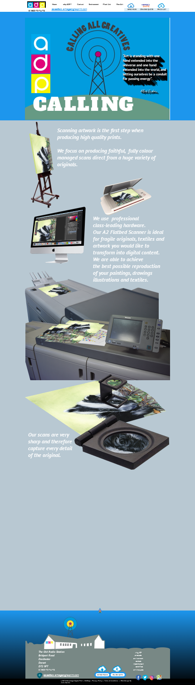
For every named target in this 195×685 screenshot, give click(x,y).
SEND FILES (102, 674)
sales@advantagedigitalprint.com (69, 9)
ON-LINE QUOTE (117, 675)
